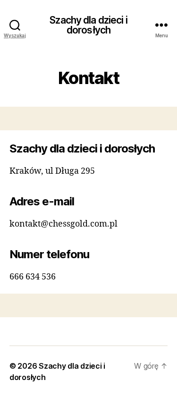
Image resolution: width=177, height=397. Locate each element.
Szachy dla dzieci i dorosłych (88, 25)
